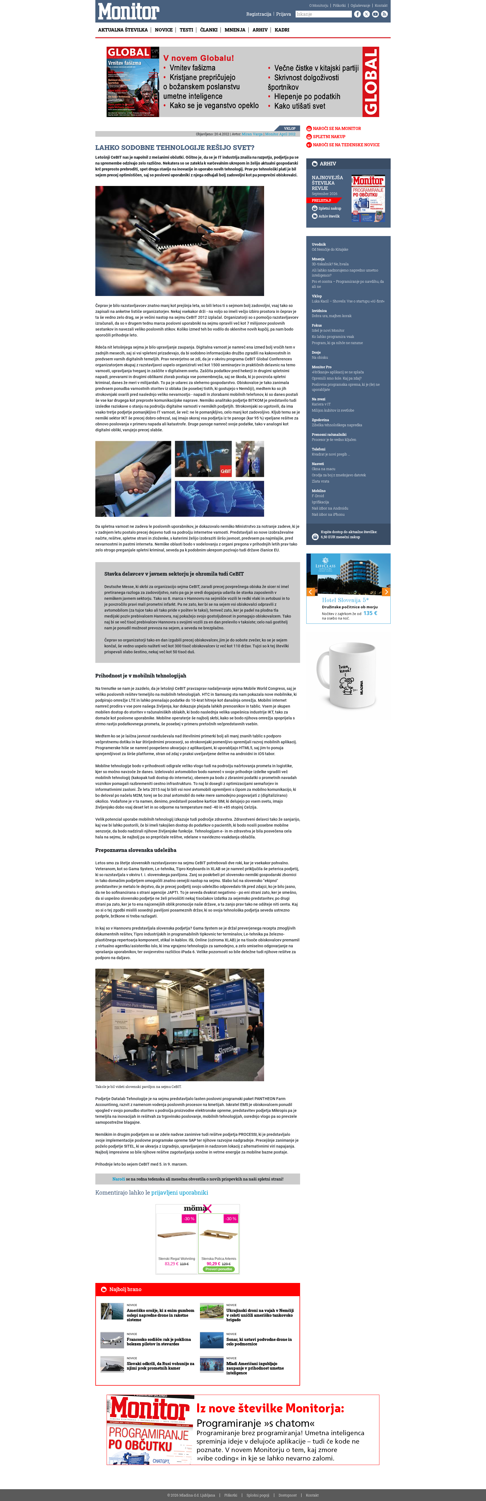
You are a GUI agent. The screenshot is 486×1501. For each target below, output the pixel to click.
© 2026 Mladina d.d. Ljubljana (191, 1495)
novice (132, 1305)
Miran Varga (252, 134)
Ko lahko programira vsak (333, 336)
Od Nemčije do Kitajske (330, 249)
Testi (186, 30)
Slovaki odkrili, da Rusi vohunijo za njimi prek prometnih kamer (160, 1366)
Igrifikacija (320, 502)
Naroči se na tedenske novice (346, 144)
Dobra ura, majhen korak (332, 315)
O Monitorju (318, 5)
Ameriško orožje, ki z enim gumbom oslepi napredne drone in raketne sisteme (160, 1315)
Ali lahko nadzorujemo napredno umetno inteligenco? (345, 272)
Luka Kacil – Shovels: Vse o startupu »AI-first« (348, 301)
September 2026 (325, 193)
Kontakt (381, 5)
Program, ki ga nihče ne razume (337, 342)
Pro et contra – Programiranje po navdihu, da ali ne (348, 284)
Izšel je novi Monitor (328, 330)
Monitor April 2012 (280, 134)
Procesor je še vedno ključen (334, 439)
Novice (164, 30)
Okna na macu (323, 468)
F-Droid (318, 495)
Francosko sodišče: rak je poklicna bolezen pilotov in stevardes (159, 1342)
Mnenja (235, 30)
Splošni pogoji (258, 1495)
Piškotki (339, 5)
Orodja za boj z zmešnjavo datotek (339, 475)
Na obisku (320, 357)
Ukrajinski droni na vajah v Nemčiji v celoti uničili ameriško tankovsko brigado (260, 1315)
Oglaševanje (360, 5)
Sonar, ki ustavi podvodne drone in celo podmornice (259, 1342)
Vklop (290, 128)
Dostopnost (288, 1495)
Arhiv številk (329, 216)
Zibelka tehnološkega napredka (337, 425)
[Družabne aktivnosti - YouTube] (374, 14)
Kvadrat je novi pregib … (331, 454)
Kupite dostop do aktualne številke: (349, 531)
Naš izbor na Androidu (330, 508)
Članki (209, 30)
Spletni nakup (329, 136)
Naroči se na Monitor (337, 128)
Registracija (258, 14)
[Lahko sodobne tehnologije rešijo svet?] (179, 240)
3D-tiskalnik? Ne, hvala (330, 264)
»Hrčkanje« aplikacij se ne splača (338, 372)
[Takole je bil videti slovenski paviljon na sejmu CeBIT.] (179, 1024)
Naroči (118, 1179)
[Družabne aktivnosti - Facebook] (356, 14)
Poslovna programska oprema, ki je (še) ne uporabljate (346, 387)
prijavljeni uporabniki (179, 1192)
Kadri (282, 30)
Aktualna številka (123, 30)
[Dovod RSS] (383, 14)
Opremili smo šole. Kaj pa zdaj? (336, 378)
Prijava (283, 14)
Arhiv (260, 30)
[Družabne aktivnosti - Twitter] (365, 14)
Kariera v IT (321, 404)
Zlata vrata (320, 481)
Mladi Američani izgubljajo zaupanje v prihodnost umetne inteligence (255, 1368)
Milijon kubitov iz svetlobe (333, 410)
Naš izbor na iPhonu (328, 514)
